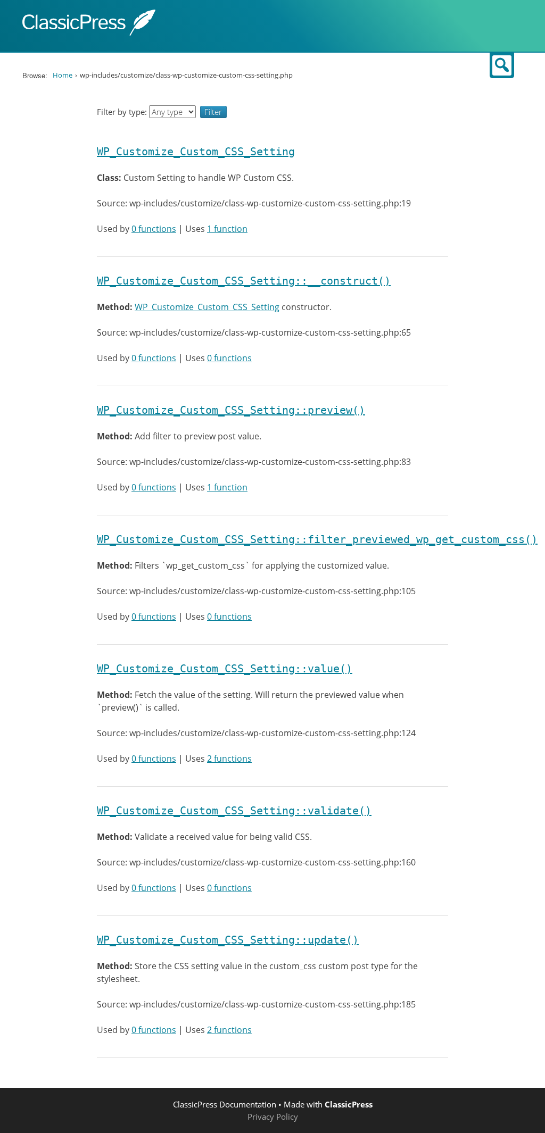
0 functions (153, 229)
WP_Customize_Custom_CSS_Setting (196, 151)
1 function (227, 229)
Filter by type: (123, 111)
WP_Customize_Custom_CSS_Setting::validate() (234, 810)
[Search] (501, 65)
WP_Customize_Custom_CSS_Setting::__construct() (244, 280)
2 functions (229, 758)
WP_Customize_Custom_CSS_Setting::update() (228, 940)
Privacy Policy (272, 1116)
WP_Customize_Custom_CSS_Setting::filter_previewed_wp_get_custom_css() (317, 539)
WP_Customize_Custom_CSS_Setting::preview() (231, 410)
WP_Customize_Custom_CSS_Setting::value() (224, 668)
